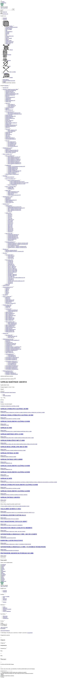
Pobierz (1, 401)
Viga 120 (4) (10, 282)
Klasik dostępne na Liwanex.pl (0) (14, 206)
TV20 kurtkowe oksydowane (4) (11, 369)
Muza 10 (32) (10, 228)
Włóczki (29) (5, 333)
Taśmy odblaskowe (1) (9, 317)
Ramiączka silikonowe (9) (10, 126)
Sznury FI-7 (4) (8, 302)
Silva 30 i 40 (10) (11, 265)
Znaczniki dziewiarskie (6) (10, 138)
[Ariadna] (2, 569)
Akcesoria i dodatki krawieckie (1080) (10, 89)
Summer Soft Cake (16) (12, 336)
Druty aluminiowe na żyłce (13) (14, 156)
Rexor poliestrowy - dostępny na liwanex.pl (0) (17, 246)
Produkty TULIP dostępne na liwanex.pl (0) (16, 166)
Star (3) (6, 293)
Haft (4, 597)
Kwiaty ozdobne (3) (9, 120)
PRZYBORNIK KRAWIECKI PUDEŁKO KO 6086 (16, 553)
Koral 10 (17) (10, 222)
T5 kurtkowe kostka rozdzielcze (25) (12, 347)
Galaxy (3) (7, 288)
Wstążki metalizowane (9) (10, 329)
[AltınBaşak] (3, 564)
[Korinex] (2, 573)
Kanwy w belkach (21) (12, 184)
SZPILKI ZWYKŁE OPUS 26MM (11, 459)
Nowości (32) (5, 87)
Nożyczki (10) (8, 121)
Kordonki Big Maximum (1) (13, 234)
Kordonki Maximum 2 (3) (13, 236)
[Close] (0, 653)
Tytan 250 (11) (11, 278)
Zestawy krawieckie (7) (10, 137)
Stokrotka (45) (10, 240)
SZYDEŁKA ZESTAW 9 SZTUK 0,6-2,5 (13, 515)
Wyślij (2, 674)
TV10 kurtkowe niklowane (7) (11, 361)
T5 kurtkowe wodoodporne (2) (11, 350)
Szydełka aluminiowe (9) (13, 167)
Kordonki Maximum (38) (13, 235)
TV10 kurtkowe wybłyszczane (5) (12, 357)
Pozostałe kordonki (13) (10, 241)
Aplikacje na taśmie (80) (10, 92)
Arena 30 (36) (10, 257)
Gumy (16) (7, 103)
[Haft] (1, 572)
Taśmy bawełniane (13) (10, 313)
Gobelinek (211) (11, 188)
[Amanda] (2, 565)
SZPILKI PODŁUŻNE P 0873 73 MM (12, 440)
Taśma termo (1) (8, 134)
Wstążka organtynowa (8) (10, 327)
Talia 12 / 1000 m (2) (12, 266)
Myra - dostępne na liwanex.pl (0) (14, 210)
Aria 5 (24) (10, 218)
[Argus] (2, 567)
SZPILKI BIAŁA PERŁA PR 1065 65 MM (13, 447)
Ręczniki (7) (5, 294)
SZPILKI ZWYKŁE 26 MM (9, 453)
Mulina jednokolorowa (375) (13, 191)
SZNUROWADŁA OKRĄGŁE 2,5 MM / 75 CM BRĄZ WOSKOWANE (23, 547)
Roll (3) (6, 291)
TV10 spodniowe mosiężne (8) (11, 366)
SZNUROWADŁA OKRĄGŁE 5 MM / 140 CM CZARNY (18, 534)
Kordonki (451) (6, 203)
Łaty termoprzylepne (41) (13, 146)
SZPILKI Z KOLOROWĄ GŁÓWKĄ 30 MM (15, 421)
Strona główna (6, 79)
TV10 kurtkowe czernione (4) (11, 358)
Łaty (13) (7, 140)
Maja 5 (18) (10, 225)
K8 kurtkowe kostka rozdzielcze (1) (12, 340)
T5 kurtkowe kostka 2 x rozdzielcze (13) (13, 346)
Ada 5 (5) (10, 217)
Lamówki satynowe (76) (12, 311)
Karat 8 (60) (10, 221)
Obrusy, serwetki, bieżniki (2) (11, 122)
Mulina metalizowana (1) (13, 192)
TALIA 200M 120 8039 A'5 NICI (10, 509)
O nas (4, 606)
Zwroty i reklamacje (7, 611)
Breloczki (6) (8, 198)
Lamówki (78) (8, 308)
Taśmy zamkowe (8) (9, 352)
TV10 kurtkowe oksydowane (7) (11, 365)
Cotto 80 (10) (10, 260)
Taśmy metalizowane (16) (10, 315)
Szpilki (4, 81)
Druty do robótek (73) (9, 155)
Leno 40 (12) (10, 263)
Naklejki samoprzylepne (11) (11, 200)
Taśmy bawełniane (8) (12, 322)
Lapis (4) (7, 289)
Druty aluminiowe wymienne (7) (14, 159)
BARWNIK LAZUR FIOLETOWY (11, 540)
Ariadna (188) (10, 187)
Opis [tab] (4, 394)
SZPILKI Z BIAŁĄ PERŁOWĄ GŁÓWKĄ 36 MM (16, 415)
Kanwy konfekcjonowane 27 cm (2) (17, 181)
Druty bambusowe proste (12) (14, 161)
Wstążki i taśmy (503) (7, 304)
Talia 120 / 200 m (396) (12, 269)
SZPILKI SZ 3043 (6, 427)
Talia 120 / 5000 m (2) (12, 272)
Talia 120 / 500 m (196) (12, 270)
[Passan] (2, 577)
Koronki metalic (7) (9, 117)
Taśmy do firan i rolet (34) (10, 152)
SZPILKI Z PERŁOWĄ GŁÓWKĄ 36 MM (14, 409)
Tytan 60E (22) (11, 279)
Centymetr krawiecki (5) (10, 97)
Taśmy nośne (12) (8, 316)
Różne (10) (7, 297)
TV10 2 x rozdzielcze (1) (13, 362)
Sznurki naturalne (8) (9, 300)
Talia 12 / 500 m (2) (12, 267)
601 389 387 (2, 628)
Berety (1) (7, 96)
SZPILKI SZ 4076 (6, 478)
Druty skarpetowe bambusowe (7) (14, 163)
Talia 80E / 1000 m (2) (12, 274)
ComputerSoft (29, 632)
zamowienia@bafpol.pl (5, 630)
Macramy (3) (5, 249)
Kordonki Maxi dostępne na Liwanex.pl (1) (16, 207)
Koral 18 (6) (10, 224)
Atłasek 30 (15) (11, 219)
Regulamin (5, 607)
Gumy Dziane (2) (11, 104)
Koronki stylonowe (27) (10, 118)
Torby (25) (7, 135)
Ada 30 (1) (10, 216)
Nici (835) (5, 253)
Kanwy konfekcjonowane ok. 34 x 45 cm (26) (19, 182)
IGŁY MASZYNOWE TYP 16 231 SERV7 (13, 521)
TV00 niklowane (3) (12, 356)
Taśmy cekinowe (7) (9, 314)
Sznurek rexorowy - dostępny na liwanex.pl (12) (17, 247)
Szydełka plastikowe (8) (12, 169)
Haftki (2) (7, 108)
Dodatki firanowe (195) (7, 147)
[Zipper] (2, 580)
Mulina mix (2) (11, 193)
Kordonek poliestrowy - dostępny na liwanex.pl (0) (18, 244)
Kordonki (5, 598)
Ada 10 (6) (10, 214)
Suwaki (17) (7, 341)
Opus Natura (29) (8, 335)
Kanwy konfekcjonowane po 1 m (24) (17, 183)
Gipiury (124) (8, 101)
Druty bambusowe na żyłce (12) (14, 160)
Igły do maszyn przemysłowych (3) (15, 113)
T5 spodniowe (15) (9, 351)
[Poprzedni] (1, 502)
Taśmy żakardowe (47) (9, 326)
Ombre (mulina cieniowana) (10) (14, 194)
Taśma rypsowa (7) (9, 312)
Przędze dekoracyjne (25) (8, 287)
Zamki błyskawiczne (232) (8, 339)
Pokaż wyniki (3, 659)
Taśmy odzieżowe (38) (9, 318)
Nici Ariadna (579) (9, 259)
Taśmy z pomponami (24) (10, 325)
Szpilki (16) (7, 133)
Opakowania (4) (6, 285)
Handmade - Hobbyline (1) (10, 373)
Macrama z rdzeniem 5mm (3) (11, 250)
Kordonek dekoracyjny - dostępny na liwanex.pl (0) (18, 242)
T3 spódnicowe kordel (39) (10, 343)
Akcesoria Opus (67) (9, 91)
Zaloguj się (5, 617)
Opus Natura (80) (8, 233)
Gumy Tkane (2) (11, 106)
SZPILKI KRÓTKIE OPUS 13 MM (11, 434)
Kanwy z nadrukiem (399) (10, 186)
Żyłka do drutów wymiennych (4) (12, 174)
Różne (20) (7, 284)
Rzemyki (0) (7, 298)
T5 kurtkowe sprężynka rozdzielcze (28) (13, 349)
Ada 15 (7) (10, 215)
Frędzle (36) (7, 307)
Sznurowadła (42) (8, 132)
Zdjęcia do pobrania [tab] (7, 395)
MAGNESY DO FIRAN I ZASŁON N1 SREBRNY (16, 528)
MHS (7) (7, 290)
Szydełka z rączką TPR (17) (13, 171)
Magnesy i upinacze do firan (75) (11, 150)
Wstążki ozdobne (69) (9, 330)
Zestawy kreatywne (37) (7, 370)
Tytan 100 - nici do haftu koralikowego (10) (16, 277)
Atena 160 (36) (11, 258)
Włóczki (4, 602)
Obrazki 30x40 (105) (9, 202)
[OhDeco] (2, 575)
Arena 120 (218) (11, 255)
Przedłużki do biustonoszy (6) (11, 125)
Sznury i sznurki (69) (7, 296)
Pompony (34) (8, 123)
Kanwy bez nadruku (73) (10, 178)
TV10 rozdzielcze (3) (12, 363)
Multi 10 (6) (10, 227)
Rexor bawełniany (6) (12, 239)
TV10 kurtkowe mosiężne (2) (11, 359)
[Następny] (4, 502)
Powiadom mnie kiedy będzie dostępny (8, 392)
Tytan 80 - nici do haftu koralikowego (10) (16, 280)
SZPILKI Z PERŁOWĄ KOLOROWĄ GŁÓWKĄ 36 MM (19, 484)
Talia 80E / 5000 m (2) (12, 275)
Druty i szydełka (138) (7, 154)
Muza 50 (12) (10, 230)
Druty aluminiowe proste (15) (13, 158)
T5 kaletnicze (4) (8, 345)
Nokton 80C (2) (11, 264)
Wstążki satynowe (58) (9, 331)
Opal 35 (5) (10, 231)
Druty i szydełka (6, 596)
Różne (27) (7, 127)
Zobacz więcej (3, 411)
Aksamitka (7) (8, 306)
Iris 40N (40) (10, 262)
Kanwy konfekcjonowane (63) (14, 180)
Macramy (5, 599)
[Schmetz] (2, 579)
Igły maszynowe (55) (9, 111)
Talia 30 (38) (10, 273)
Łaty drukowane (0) (12, 141)
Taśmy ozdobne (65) (9, 319)
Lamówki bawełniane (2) (13, 309)
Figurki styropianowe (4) (10, 100)
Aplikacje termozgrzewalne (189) (11, 93)
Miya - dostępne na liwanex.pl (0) (14, 208)
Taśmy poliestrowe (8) (12, 323)
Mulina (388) (8, 190)
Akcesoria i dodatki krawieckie (9, 80)
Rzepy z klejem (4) (11, 131)
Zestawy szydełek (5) (12, 173)
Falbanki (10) (8, 99)
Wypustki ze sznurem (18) (10, 303)
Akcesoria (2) (8, 197)
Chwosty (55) (8, 149)
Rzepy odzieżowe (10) (12, 130)
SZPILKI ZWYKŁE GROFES (10, 497)
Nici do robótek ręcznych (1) (13, 245)
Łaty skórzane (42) (11, 145)
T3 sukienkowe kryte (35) (10, 344)
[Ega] (1, 570)
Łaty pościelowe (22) (12, 143)
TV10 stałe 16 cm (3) (12, 364)
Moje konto (5, 616)
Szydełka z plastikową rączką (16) (14, 170)
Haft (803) (5, 175)
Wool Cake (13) (11, 337)
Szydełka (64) (8, 165)
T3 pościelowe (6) (8, 342)
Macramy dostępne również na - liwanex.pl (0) (14, 251)
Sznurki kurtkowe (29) (9, 299)
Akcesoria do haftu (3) (9, 176)
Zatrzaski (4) (7, 136)
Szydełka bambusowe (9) (13, 168)
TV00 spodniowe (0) (9, 354)
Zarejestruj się (5, 618)
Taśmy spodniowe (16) (9, 321)
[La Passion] (3, 574)
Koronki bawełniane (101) (10, 116)
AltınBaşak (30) (8, 205)
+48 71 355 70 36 (3, 7)
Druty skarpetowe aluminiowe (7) (14, 162)
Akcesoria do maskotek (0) (10, 90)
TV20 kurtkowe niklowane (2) (11, 367)
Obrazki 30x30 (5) (9, 201)
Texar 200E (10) (11, 276)
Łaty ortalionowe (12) (12, 142)
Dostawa (4, 610)
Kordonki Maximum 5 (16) (13, 237)
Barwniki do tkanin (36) (10, 94)
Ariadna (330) (8, 212)
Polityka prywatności (7, 609)
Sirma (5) (7, 292)
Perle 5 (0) (10, 211)
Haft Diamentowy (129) (7, 196)
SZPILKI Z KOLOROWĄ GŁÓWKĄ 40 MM (15, 472)
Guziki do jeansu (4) (9, 107)
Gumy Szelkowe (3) (12, 105)
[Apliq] (2, 566)
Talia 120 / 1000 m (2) (12, 268)
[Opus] (2, 576)
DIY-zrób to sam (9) (9, 371)
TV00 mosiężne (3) (11, 355)
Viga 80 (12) (10, 283)
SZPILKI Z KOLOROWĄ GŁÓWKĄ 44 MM (15, 491)
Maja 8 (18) (10, 226)
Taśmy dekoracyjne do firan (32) (11, 151)
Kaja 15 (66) (10, 220)
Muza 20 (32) (10, 229)
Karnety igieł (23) (8, 115)
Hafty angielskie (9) (9, 109)
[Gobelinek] (3, 571)
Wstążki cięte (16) (8, 328)
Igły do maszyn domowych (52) (14, 112)
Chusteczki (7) (8, 98)
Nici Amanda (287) (9, 254)
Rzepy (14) (7, 128)
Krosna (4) (7, 119)
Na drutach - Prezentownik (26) (11, 374)
